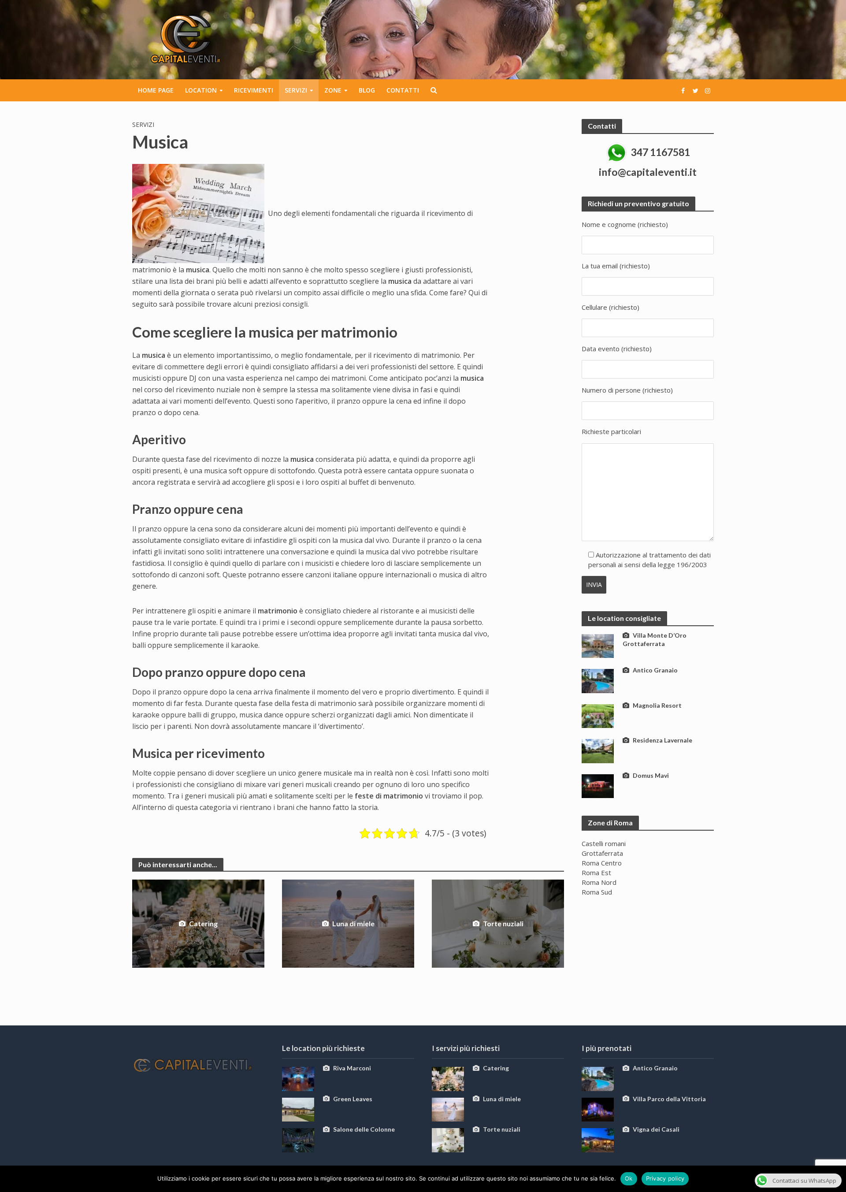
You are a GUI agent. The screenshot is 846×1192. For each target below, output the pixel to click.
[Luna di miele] (448, 1108)
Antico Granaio (655, 670)
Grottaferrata (602, 853)
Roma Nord (599, 882)
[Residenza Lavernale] (598, 750)
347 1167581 (660, 152)
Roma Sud (597, 892)
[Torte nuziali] (448, 1139)
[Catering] (448, 1077)
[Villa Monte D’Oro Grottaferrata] (598, 645)
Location (201, 90)
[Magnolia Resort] (598, 715)
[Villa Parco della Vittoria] (598, 1108)
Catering (203, 923)
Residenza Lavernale (662, 740)
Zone (332, 90)
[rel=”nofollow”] (683, 90)
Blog (367, 90)
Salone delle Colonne (364, 1129)
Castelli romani (604, 843)
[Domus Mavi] (598, 785)
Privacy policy (665, 1178)
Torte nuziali (503, 923)
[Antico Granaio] (598, 680)
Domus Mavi (651, 775)
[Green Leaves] (298, 1108)
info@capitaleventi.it (648, 172)
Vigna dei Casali (656, 1129)
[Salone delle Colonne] (298, 1139)
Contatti (402, 90)
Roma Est (596, 872)
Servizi (296, 90)
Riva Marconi (352, 1068)
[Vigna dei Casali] (598, 1139)
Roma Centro (602, 862)
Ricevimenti (253, 90)
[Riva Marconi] (298, 1077)
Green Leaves (352, 1099)
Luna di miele (353, 923)
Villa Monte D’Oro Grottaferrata (654, 639)
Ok (629, 1178)
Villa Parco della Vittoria (669, 1099)
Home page (156, 90)
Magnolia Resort (657, 705)
